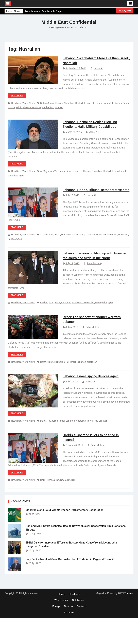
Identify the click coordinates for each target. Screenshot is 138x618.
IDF (67, 362)
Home (61, 594)
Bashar (44, 302)
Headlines (16, 103)
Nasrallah (109, 103)
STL (73, 480)
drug (51, 302)
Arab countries (74, 171)
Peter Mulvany (94, 263)
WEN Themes (125, 593)
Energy (56, 606)
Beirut (43, 420)
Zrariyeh (103, 420)
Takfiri (19, 107)
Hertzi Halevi (46, 362)
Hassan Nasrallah (64, 103)
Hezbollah (80, 103)
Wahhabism (48, 107)
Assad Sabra (47, 234)
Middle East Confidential (68, 22)
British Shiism (47, 103)
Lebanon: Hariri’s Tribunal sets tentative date (96, 190)
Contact (81, 606)
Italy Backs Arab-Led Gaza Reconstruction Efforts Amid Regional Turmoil (70, 559)
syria (21, 175)
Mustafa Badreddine (106, 234)
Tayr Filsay (92, 420)
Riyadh (118, 103)
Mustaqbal (120, 171)
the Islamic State (32, 107)
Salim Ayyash (15, 239)
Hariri (57, 234)
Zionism (59, 107)
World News (28, 103)
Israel (89, 103)
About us (69, 612)
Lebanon (97, 103)
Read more (17, 95)
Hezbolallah (53, 480)
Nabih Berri (77, 302)
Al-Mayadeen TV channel (53, 171)
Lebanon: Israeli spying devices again (90, 376)
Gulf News (78, 600)
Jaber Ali (98, 68)
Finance (68, 606)
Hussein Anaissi (69, 234)
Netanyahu (101, 302)
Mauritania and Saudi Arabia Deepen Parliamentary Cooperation (65, 510)
